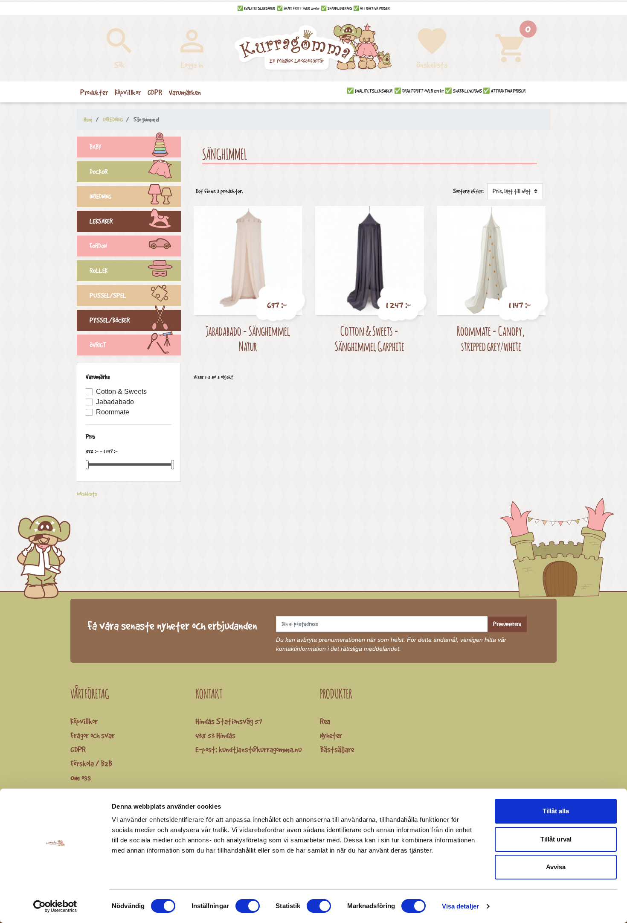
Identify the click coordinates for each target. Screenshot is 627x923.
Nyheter (331, 735)
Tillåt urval (556, 839)
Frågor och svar (92, 735)
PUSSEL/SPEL (108, 295)
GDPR (78, 749)
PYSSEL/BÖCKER (110, 320)
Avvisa (556, 867)
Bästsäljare (337, 749)
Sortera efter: (468, 191)
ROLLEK (98, 271)
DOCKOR (98, 172)
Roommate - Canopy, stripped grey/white (491, 338)
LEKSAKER (101, 221)
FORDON (98, 246)
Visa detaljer (460, 906)
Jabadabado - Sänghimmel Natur (248, 338)
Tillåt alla (556, 811)
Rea (325, 721)
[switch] (247, 906)
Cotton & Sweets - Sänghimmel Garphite (369, 338)
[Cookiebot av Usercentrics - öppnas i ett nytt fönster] (55, 906)
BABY (96, 147)
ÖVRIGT (98, 345)
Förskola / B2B (91, 763)
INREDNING (100, 196)
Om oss (80, 777)
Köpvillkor (84, 721)
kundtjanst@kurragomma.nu (260, 749)
